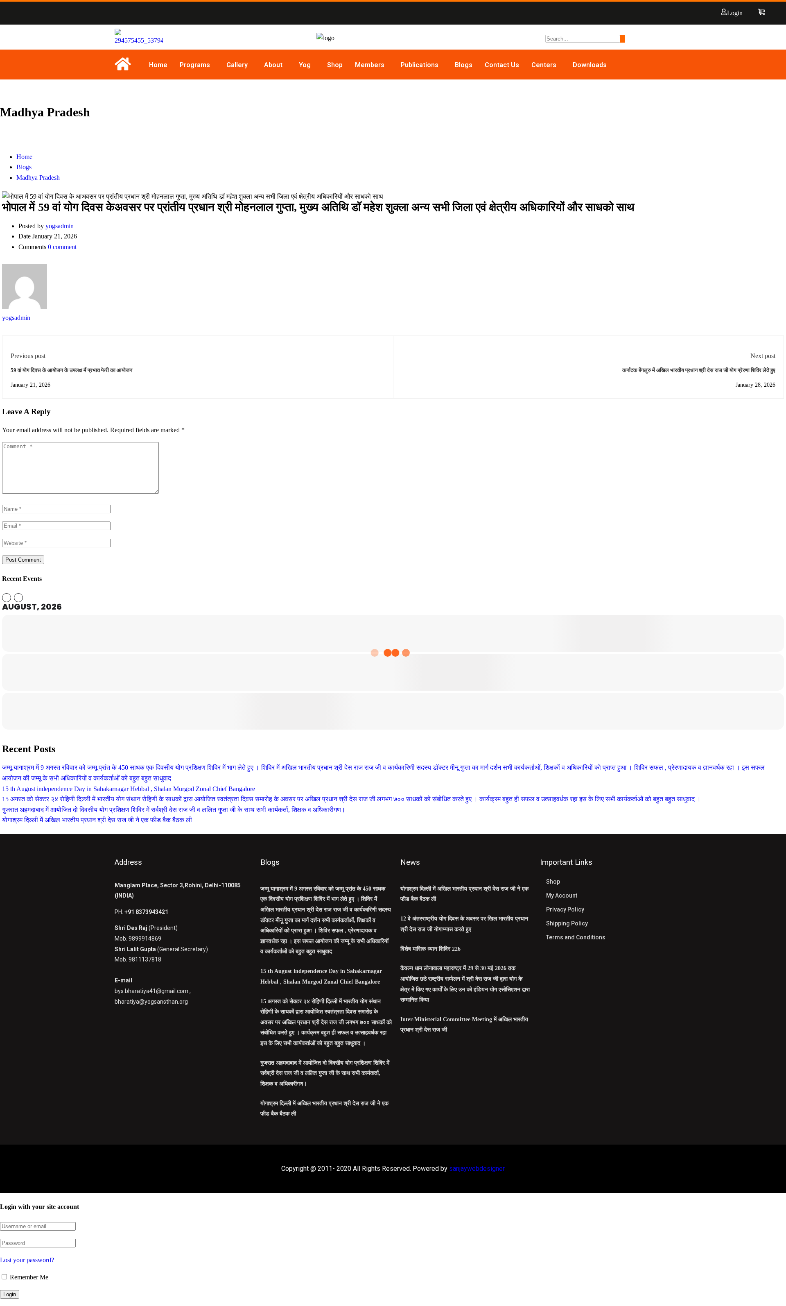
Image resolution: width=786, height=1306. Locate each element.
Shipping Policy (567, 923)
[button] (197, 65)
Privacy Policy (565, 909)
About (273, 65)
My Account (561, 895)
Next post (762, 355)
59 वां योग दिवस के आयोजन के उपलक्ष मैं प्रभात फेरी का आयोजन (71, 370)
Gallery (237, 65)
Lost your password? (27, 1259)
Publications (419, 65)
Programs (195, 65)
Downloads (590, 65)
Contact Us (502, 65)
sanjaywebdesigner (477, 1168)
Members (369, 65)
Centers (543, 65)
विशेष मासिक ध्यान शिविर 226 (430, 949)
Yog (305, 65)
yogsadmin (59, 225)
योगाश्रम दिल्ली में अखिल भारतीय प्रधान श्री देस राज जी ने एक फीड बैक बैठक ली (97, 819)
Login (735, 12)
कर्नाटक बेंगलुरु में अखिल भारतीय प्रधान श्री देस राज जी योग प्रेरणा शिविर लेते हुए (698, 370)
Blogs (463, 65)
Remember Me (28, 1277)
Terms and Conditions (575, 937)
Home (158, 65)
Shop (335, 65)
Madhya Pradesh (38, 177)
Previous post (28, 355)
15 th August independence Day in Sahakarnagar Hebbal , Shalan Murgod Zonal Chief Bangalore (128, 788)
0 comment (62, 246)
